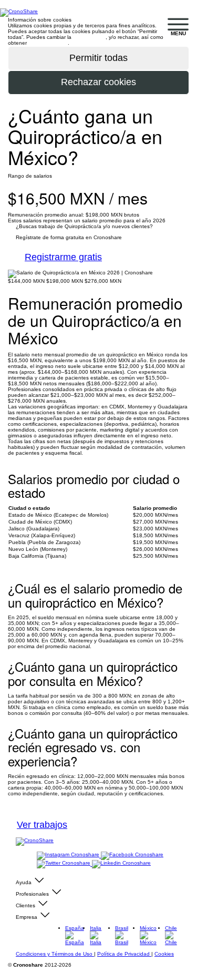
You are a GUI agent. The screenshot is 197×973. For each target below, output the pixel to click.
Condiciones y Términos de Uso (55, 954)
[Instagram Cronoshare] (69, 855)
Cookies (164, 954)
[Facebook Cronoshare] (132, 855)
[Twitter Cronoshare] (64, 864)
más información (48, 43)
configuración (89, 37)
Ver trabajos (42, 825)
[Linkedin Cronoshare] (121, 864)
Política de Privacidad (124, 954)
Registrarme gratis (63, 257)
